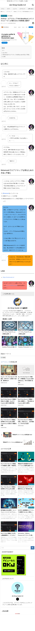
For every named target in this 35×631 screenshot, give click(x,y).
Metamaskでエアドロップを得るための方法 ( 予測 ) (16, 54)
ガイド (8, 8)
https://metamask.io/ (8, 277)
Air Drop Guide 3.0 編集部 (17, 308)
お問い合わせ (30, 8)
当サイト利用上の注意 (11, 285)
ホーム (2, 8)
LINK (4, 56)
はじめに (5, 52)
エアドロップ (22, 8)
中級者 (10, 15)
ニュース (15, 8)
